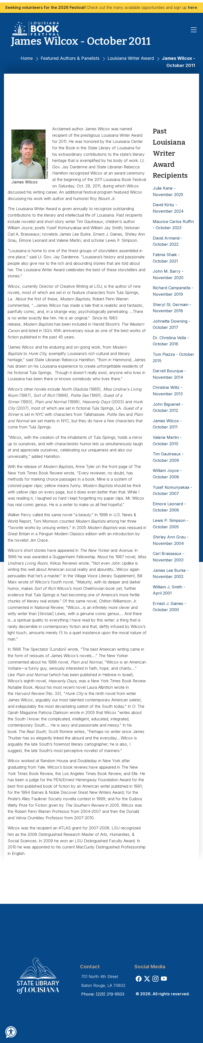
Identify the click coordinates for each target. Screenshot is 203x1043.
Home (27, 58)
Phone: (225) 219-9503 (102, 994)
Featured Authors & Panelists (70, 58)
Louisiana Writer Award (130, 58)
